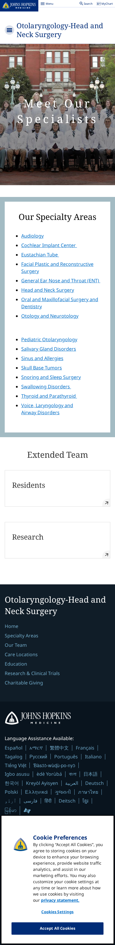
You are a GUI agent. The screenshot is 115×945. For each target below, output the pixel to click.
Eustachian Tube (40, 254)
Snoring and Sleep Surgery (51, 377)
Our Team (16, 645)
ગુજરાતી (63, 792)
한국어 (12, 783)
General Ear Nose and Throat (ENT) (60, 280)
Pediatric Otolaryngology (49, 339)
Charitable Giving (24, 682)
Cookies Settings (57, 911)
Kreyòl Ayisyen (42, 783)
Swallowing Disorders (46, 386)
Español (13, 748)
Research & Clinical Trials (32, 673)
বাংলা (72, 774)
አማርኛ (36, 748)
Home (11, 626)
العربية (71, 783)
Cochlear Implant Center (49, 245)
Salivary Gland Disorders (48, 349)
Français (85, 748)
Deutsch (94, 783)
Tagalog (13, 756)
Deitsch (67, 801)
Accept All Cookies (57, 928)
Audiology (32, 236)
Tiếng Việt (15, 765)
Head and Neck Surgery (47, 290)
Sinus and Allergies (42, 358)
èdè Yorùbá (49, 774)
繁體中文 (59, 748)
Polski (11, 792)
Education (16, 664)
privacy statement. (60, 900)
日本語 (90, 774)
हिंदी (48, 800)
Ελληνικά (36, 791)
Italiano (93, 756)
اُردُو (11, 801)
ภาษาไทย (88, 792)
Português (66, 756)
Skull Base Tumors (41, 367)
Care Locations (21, 654)
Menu (46, 4)
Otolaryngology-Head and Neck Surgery (60, 30)
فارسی (30, 801)
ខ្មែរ (85, 801)
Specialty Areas (21, 635)
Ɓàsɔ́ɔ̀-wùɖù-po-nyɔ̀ (54, 765)
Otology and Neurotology (49, 316)
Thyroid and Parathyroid (49, 396)
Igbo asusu (17, 774)
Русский (38, 756)
